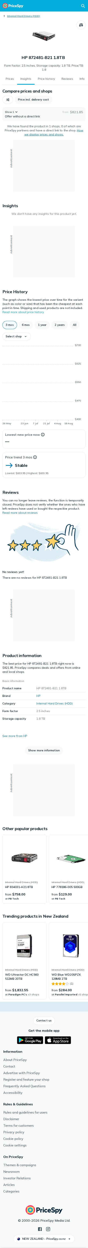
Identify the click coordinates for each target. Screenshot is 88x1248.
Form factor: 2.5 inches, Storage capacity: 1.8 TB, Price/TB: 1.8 (44, 68)
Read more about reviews (20, 513)
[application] (44, 385)
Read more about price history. (23, 312)
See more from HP (14, 736)
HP (38, 696)
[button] (7, 100)
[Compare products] (81, 25)
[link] (24, 869)
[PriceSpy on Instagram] (48, 1229)
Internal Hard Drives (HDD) (23, 15)
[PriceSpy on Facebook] (39, 1229)
